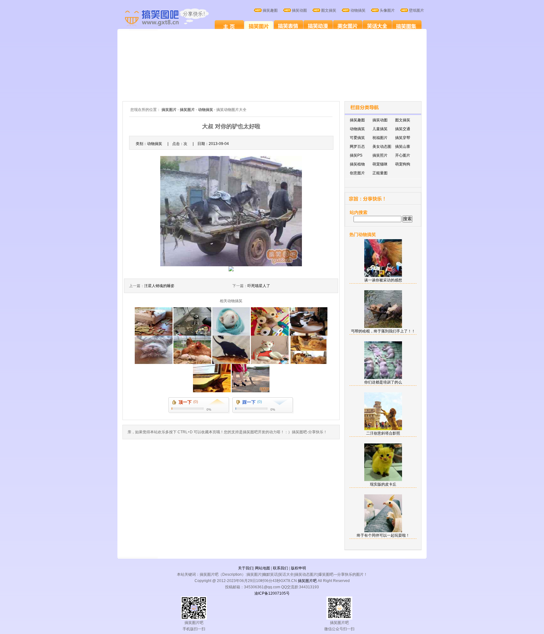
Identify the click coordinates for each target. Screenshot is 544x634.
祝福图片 (380, 137)
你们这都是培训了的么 (383, 382)
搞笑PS (356, 155)
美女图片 (347, 26)
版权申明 (298, 568)
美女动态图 (381, 146)
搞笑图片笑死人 (229, 26)
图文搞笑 (402, 120)
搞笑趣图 (357, 120)
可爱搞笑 (357, 137)
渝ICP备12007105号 (272, 593)
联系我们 (280, 568)
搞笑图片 (259, 26)
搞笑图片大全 (173, 18)
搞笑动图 (380, 120)
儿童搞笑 (380, 129)
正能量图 (380, 173)
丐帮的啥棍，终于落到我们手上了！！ (383, 331)
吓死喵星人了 (258, 286)
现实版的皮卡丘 (383, 484)
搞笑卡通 (318, 26)
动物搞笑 (205, 109)
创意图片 (357, 173)
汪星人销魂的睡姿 (159, 286)
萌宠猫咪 (380, 164)
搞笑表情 (288, 26)
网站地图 (262, 568)
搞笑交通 (402, 129)
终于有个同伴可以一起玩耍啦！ (383, 535)
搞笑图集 (407, 26)
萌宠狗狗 (402, 164)
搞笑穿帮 (402, 137)
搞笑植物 (357, 164)
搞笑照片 (380, 155)
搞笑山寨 (402, 146)
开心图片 (402, 155)
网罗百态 (357, 146)
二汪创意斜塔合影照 (383, 433)
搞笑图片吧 (307, 581)
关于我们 (245, 568)
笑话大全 (377, 26)
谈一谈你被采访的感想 (383, 280)
